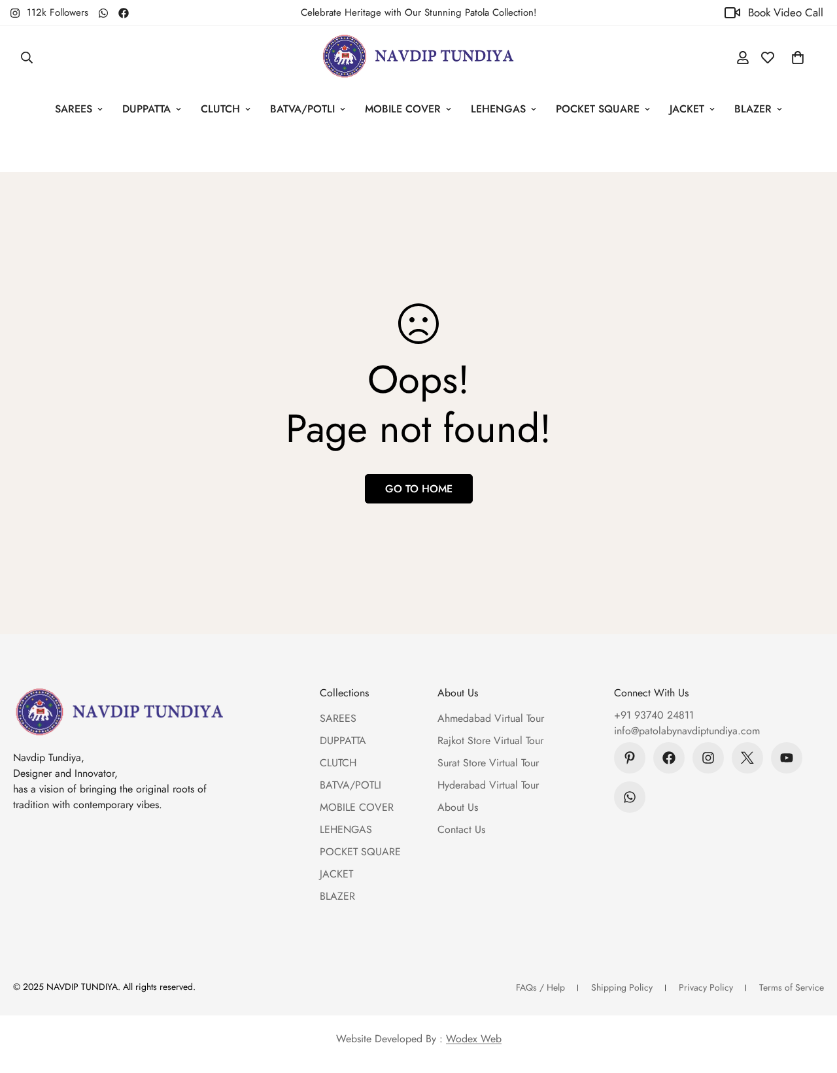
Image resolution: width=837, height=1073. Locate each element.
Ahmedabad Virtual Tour (490, 718)
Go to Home (419, 488)
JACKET (687, 108)
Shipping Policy (622, 987)
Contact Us (461, 829)
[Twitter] (747, 758)
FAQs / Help (540, 987)
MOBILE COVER (403, 108)
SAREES (73, 108)
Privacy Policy (706, 987)
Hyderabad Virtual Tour (488, 784)
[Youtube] (786, 758)
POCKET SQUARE (598, 108)
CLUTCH (220, 108)
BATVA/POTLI (302, 108)
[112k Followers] (708, 758)
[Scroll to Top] (811, 1002)
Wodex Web (474, 1038)
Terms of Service (791, 987)
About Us (457, 807)
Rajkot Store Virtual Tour (490, 740)
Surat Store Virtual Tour (488, 762)
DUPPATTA (146, 108)
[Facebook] (123, 13)
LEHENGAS (498, 108)
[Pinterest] (629, 758)
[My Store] (418, 57)
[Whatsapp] (103, 13)
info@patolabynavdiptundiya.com (687, 730)
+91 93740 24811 (654, 715)
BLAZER (753, 108)
